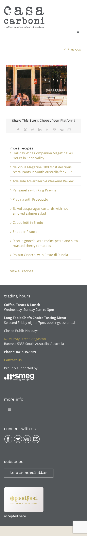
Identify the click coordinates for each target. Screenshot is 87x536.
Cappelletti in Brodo (28, 222)
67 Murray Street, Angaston (25, 339)
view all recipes (21, 271)
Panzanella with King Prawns (34, 190)
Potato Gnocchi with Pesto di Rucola (40, 255)
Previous (74, 49)
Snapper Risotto (25, 231)
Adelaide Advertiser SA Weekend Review (43, 181)
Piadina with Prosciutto (30, 199)
